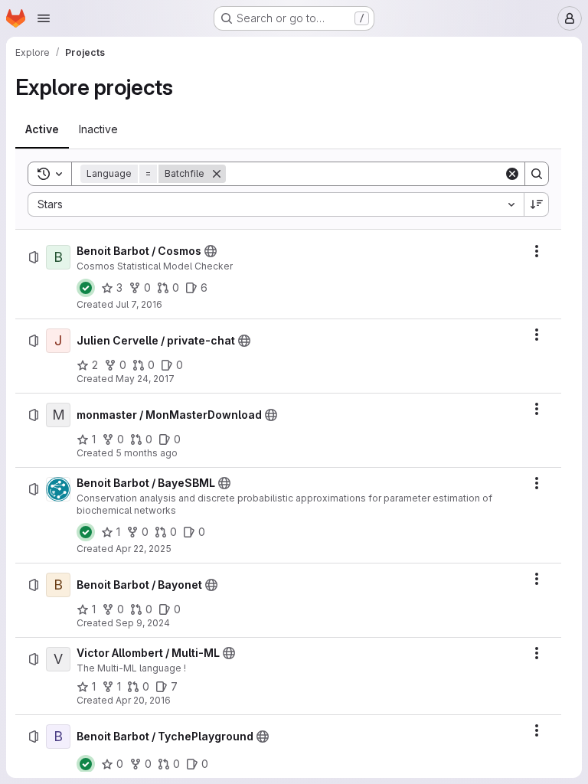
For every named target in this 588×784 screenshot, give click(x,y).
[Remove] (216, 174)
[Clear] (512, 174)
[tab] (42, 129)
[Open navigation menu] (43, 18)
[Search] (536, 174)
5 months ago (147, 453)
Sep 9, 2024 (143, 623)
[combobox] (276, 204)
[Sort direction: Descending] (536, 204)
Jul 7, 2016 (139, 304)
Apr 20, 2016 (143, 700)
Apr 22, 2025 (144, 548)
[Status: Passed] (86, 288)
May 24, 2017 (145, 378)
